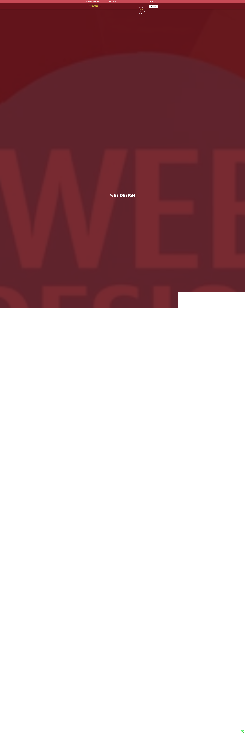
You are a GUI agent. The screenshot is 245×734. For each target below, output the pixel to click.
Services (141, 9)
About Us (141, 7)
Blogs (140, 13)
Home (140, 6)
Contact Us (142, 11)
